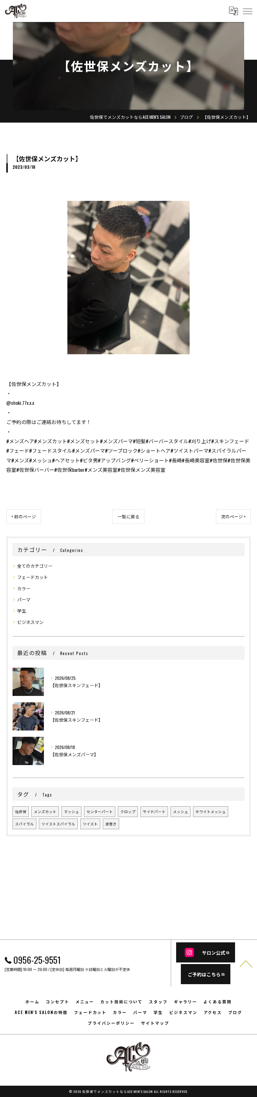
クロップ (127, 811)
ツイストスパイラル (58, 823)
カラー (23, 588)
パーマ (23, 599)
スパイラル (24, 823)
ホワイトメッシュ (211, 811)
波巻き (111, 823)
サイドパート (154, 811)
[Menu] (247, 11)
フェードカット (32, 577)
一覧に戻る (128, 516)
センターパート (100, 811)
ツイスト (90, 823)
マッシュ (71, 811)
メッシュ (180, 811)
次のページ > (233, 516)
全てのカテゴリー (34, 565)
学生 (21, 610)
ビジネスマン (30, 622)
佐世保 (20, 811)
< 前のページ (23, 516)
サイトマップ (155, 1023)
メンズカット (45, 811)
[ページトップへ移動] (246, 963)
